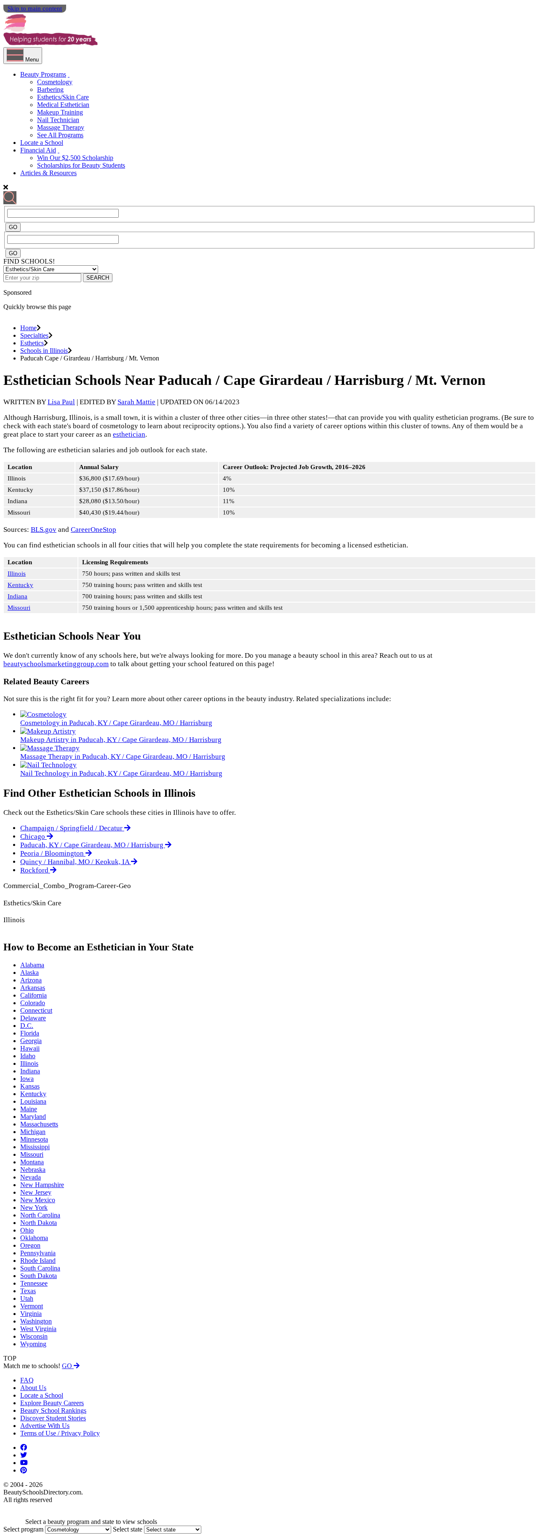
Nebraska (32, 1169)
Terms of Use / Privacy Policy (60, 1433)
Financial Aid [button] (38, 150)
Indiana (17, 596)
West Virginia (38, 1328)
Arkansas (32, 987)
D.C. (26, 1025)
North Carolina (40, 1215)
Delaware (33, 1018)
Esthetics (32, 343)
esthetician (129, 434)
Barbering (50, 89)
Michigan (32, 1131)
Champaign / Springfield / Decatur (72, 828)
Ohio (27, 1230)
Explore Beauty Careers (52, 1402)
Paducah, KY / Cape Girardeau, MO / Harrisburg (92, 845)
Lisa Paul (61, 402)
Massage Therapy (60, 127)
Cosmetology (54, 81)
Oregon (30, 1245)
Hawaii (30, 1048)
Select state (127, 1529)
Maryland (33, 1116)
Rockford (35, 870)
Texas (28, 1290)
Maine (28, 1109)
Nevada (30, 1177)
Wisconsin (34, 1336)
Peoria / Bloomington (52, 853)
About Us (33, 1387)
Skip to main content (35, 8)
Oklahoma (34, 1237)
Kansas (30, 1086)
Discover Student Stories (53, 1418)
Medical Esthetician (63, 104)
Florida (29, 1033)
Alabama (32, 965)
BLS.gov (43, 530)
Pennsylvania (38, 1253)
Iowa (27, 1078)
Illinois (17, 573)
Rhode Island (38, 1260)
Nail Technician (58, 119)
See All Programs (60, 135)
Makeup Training (60, 112)
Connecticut (36, 1010)
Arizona (31, 980)
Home (28, 327)
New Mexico (37, 1199)
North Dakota (38, 1222)
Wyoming (33, 1344)
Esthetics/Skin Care (63, 97)
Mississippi (35, 1146)
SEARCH (97, 278)
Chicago (33, 837)
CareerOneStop (93, 530)
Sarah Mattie (136, 402)
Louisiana (33, 1101)
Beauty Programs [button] (43, 74)
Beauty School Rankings (53, 1410)
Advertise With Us (44, 1425)
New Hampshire (42, 1184)
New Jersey (35, 1192)
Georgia (31, 1040)
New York (34, 1207)
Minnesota (34, 1139)
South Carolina (40, 1268)
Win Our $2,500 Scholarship (75, 157)
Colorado (32, 1002)
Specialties (34, 335)
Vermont (31, 1306)
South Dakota (38, 1275)
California (33, 995)
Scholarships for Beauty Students (81, 165)
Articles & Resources (48, 172)
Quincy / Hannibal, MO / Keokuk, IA (75, 862)
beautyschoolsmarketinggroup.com (56, 664)
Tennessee (34, 1283)
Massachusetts (39, 1124)
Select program (23, 1529)
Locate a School (41, 142)
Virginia (31, 1313)
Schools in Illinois (44, 350)
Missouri (19, 607)
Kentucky (20, 585)
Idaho (27, 1055)
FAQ (27, 1380)
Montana (32, 1162)
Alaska (29, 972)
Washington (36, 1321)
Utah (26, 1298)
